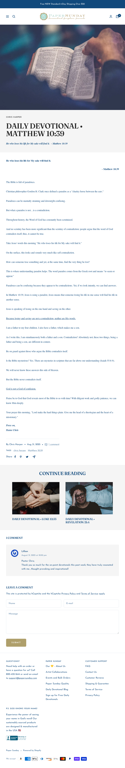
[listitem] (15, 456)
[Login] (110, 16)
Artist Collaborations (56, 672)
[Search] (13, 16)
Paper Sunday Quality (57, 684)
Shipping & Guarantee (97, 684)
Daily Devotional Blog (57, 689)
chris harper (14, 117)
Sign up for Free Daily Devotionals (57, 697)
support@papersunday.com (23, 678)
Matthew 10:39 (35, 450)
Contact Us (91, 672)
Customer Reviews (94, 678)
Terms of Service (89, 594)
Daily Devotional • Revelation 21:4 (80, 520)
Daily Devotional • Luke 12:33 (34, 519)
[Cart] (117, 16)
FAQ (87, 666)
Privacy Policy (68, 594)
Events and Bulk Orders (58, 678)
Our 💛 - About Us (55, 666)
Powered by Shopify (32, 750)
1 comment (54, 444)
